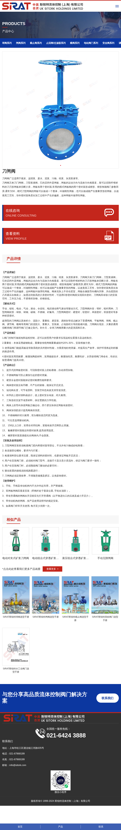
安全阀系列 (108, 43)
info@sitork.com (17, 765)
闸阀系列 (21, 43)
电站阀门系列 (91, 43)
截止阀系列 (36, 43)
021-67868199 (17, 753)
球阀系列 (7, 43)
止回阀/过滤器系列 (56, 43)
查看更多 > (52, 569)
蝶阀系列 (75, 43)
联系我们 (107, 698)
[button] (60, 165)
